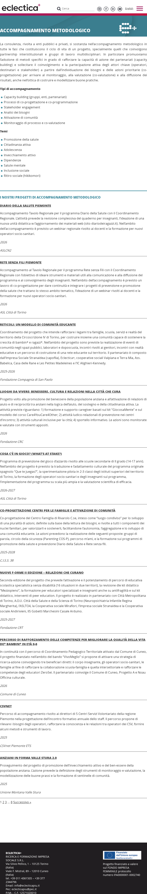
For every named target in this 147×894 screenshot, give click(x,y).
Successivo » (22, 802)
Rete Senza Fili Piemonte (21, 262)
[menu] (139, 8)
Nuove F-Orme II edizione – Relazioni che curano (42, 572)
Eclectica (21, 7)
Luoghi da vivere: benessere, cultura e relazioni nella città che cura (60, 391)
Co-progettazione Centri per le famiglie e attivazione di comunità (57, 510)
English (129, 8)
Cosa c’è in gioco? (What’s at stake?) (31, 453)
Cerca (58, 8)
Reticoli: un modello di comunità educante (38, 324)
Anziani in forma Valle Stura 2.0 (28, 757)
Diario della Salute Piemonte (25, 205)
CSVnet (6, 706)
